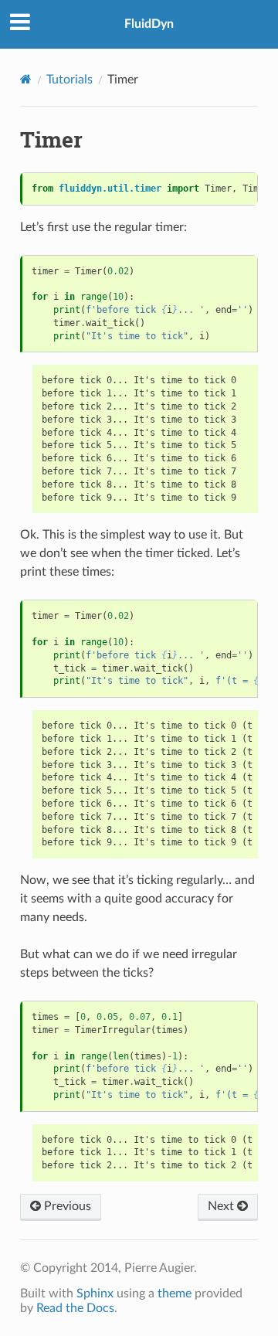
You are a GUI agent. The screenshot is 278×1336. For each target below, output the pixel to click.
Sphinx (95, 1293)
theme (175, 1293)
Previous (66, 1206)
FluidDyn (149, 24)
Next (222, 1206)
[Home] (26, 79)
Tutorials (69, 79)
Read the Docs (75, 1308)
